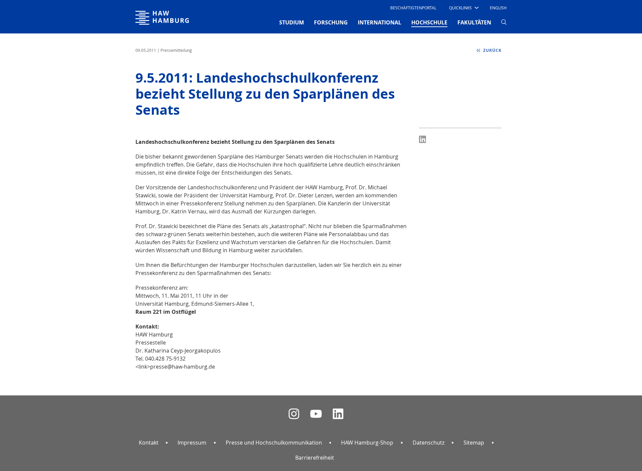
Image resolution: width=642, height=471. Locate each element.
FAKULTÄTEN (474, 22)
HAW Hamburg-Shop (367, 442)
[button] (463, 7)
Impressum (192, 442)
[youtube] (316, 414)
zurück (492, 50)
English (498, 7)
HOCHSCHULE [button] (429, 22)
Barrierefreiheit (314, 457)
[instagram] (294, 414)
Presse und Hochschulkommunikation (274, 442)
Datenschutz (428, 442)
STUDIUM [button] (291, 22)
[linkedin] (338, 414)
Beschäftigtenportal (413, 7)
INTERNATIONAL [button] (379, 22)
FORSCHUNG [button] (331, 22)
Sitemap (473, 442)
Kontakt (148, 442)
